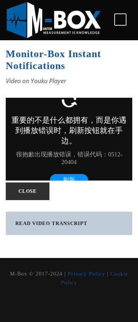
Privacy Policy (86, 274)
